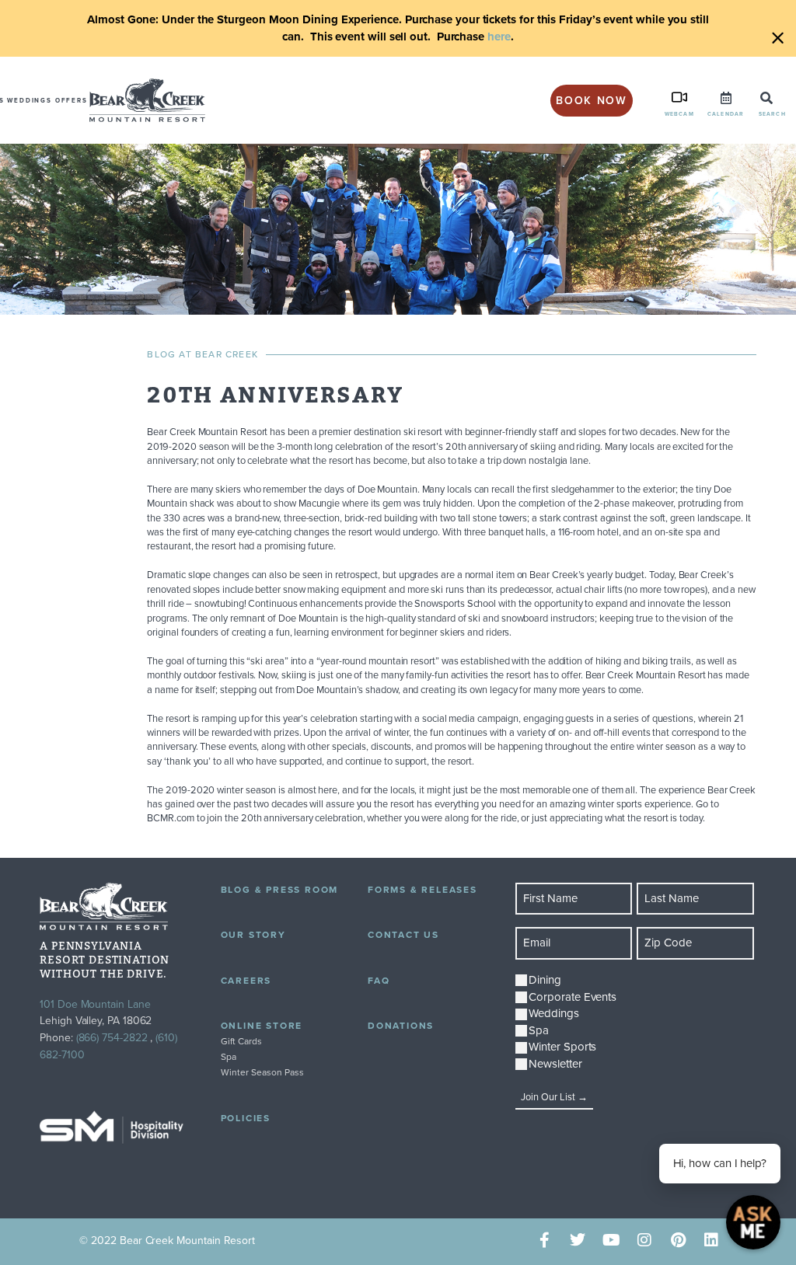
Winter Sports (562, 1047)
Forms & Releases (422, 890)
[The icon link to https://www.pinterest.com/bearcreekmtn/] (678, 1240)
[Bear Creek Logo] (147, 100)
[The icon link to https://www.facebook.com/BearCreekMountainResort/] (544, 1240)
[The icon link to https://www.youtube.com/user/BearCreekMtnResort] (611, 1240)
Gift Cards (241, 1041)
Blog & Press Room (280, 890)
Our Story (253, 935)
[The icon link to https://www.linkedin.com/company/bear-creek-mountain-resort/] (712, 1240)
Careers (246, 981)
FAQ (378, 981)
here (499, 36)
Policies (246, 1118)
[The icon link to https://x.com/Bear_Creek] (578, 1240)
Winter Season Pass (262, 1072)
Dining (545, 980)
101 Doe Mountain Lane (95, 1004)
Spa (228, 1057)
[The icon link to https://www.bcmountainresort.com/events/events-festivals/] (726, 98)
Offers (71, 100)
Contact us (403, 935)
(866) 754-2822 (112, 1038)
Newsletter (555, 1064)
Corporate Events (572, 997)
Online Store (262, 1026)
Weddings (29, 100)
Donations (401, 1026)
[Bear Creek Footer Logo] (104, 906)
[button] (766, 98)
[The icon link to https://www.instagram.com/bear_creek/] (645, 1240)
